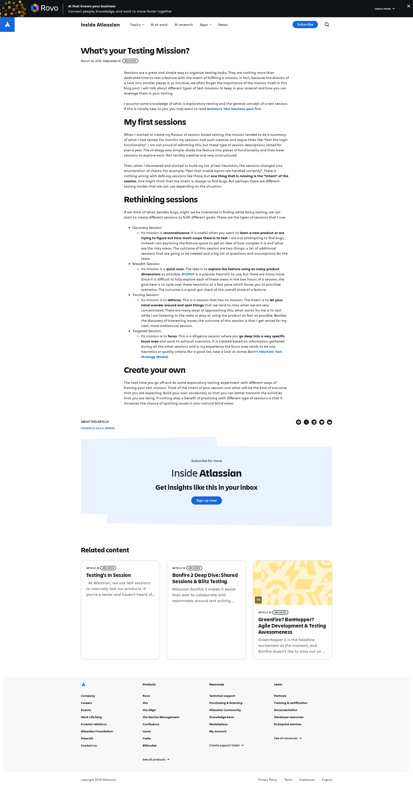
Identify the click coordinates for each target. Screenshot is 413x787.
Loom (147, 731)
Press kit (87, 738)
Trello (147, 738)
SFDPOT (188, 274)
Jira (145, 703)
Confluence (151, 724)
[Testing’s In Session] (120, 610)
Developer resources (289, 717)
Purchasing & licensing (225, 703)
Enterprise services (287, 724)
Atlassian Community (225, 710)
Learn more (383, 8)
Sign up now (206, 500)
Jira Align (149, 710)
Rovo (146, 696)
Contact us (89, 745)
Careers (86, 703)
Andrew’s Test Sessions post (230, 108)
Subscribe (305, 24)
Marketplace (218, 724)
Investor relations (94, 724)
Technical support (222, 696)
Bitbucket (150, 745)
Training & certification (291, 703)
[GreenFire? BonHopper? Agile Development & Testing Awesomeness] (292, 610)
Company (88, 696)
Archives (130, 60)
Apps (204, 24)
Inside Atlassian (100, 24)
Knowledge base (221, 717)
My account (218, 731)
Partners (280, 696)
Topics (135, 24)
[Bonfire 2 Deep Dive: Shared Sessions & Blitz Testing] (206, 610)
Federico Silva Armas (98, 428)
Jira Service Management (161, 717)
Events (86, 710)
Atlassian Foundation (97, 731)
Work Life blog (91, 717)
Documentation (285, 710)
